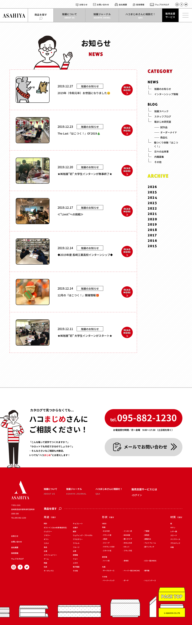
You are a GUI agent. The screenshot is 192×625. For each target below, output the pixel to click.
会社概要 (123, 4)
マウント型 (107, 535)
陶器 (45, 563)
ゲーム (46, 559)
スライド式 (107, 551)
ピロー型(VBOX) (150, 561)
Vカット (127, 547)
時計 (45, 524)
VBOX (104, 523)
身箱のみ (147, 539)
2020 (152, 219)
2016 (152, 240)
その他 (75, 571)
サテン (172, 528)
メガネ (75, 563)
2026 (152, 186)
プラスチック (175, 543)
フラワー (47, 535)
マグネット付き (109, 547)
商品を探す (50, 508)
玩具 (45, 567)
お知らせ (83, 5)
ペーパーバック (109, 580)
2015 (152, 245)
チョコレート (78, 524)
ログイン (137, 495)
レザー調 (173, 531)
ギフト (46, 539)
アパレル (76, 543)
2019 (152, 224)
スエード (173, 535)
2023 (152, 202)
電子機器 (76, 567)
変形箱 (104, 557)
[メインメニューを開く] (185, 15)
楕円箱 (146, 571)
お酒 (45, 551)
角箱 (103, 527)
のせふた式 (128, 543)
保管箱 (75, 555)
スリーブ (106, 543)
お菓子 (75, 528)
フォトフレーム (150, 543)
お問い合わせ (103, 4)
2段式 (105, 539)
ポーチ (126, 580)
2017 (152, 235)
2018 (152, 229)
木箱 (172, 547)
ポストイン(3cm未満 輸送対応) (55, 528)
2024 (153, 197)
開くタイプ (128, 539)
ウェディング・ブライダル (83, 535)
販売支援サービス (170, 15)
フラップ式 (128, 551)
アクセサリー (78, 539)
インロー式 (128, 531)
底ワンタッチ (149, 547)
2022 (152, 208)
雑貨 (74, 531)
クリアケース (175, 539)
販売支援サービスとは (144, 489)
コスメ (46, 543)
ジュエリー (48, 531)
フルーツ (76, 547)
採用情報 (140, 4)
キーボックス (49, 571)
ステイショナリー (50, 555)
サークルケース (108, 571)
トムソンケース (150, 580)
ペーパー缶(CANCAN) (132, 571)
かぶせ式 (106, 531)
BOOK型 (127, 535)
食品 (45, 547)
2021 (152, 213)
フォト (75, 559)
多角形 (146, 535)
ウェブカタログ (162, 4)
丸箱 (103, 567)
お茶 (74, 551)
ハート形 (106, 561)
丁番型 (146, 531)
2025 (152, 192)
